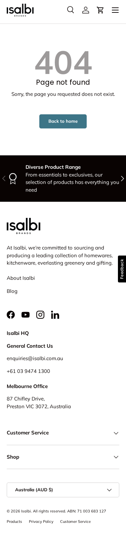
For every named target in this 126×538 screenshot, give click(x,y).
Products (14, 521)
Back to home (63, 121)
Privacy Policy (41, 521)
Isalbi (26, 511)
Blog (12, 291)
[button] (100, 10)
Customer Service (75, 521)
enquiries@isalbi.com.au (35, 358)
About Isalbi (21, 278)
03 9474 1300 (33, 371)
